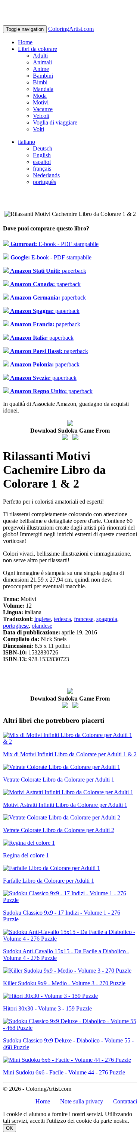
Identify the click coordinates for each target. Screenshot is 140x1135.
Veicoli (41, 116)
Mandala (43, 89)
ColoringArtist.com (71, 29)
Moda (40, 96)
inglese (42, 619)
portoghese (16, 626)
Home (25, 42)
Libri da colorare (37, 49)
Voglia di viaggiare (55, 122)
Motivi (41, 102)
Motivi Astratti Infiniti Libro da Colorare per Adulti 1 (65, 805)
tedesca (62, 619)
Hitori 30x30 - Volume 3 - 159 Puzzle (47, 1008)
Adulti (40, 55)
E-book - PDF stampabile (54, 244)
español (42, 162)
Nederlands (46, 175)
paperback (47, 271)
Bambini (43, 75)
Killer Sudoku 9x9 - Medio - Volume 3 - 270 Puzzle (64, 983)
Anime (41, 69)
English (42, 155)
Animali (42, 62)
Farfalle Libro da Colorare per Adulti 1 (48, 880)
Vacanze (43, 109)
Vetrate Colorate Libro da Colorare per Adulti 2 (58, 830)
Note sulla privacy (81, 1101)
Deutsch (42, 148)
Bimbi (40, 82)
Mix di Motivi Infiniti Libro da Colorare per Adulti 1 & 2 (70, 754)
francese (83, 619)
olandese (42, 626)
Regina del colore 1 (26, 855)
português (44, 182)
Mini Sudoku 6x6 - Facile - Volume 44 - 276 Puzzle (64, 1072)
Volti (38, 129)
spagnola (106, 619)
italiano (26, 142)
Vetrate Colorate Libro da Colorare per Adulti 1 (58, 779)
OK (9, 1128)
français (42, 168)
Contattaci (125, 1101)
